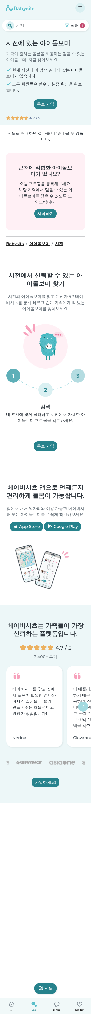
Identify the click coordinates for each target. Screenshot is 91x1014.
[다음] (83, 706)
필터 (76, 25)
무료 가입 (45, 104)
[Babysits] (20, 8)
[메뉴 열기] (80, 8)
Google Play (65, 526)
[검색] (10, 25)
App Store (29, 526)
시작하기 (45, 213)
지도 (48, 988)
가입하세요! (45, 782)
